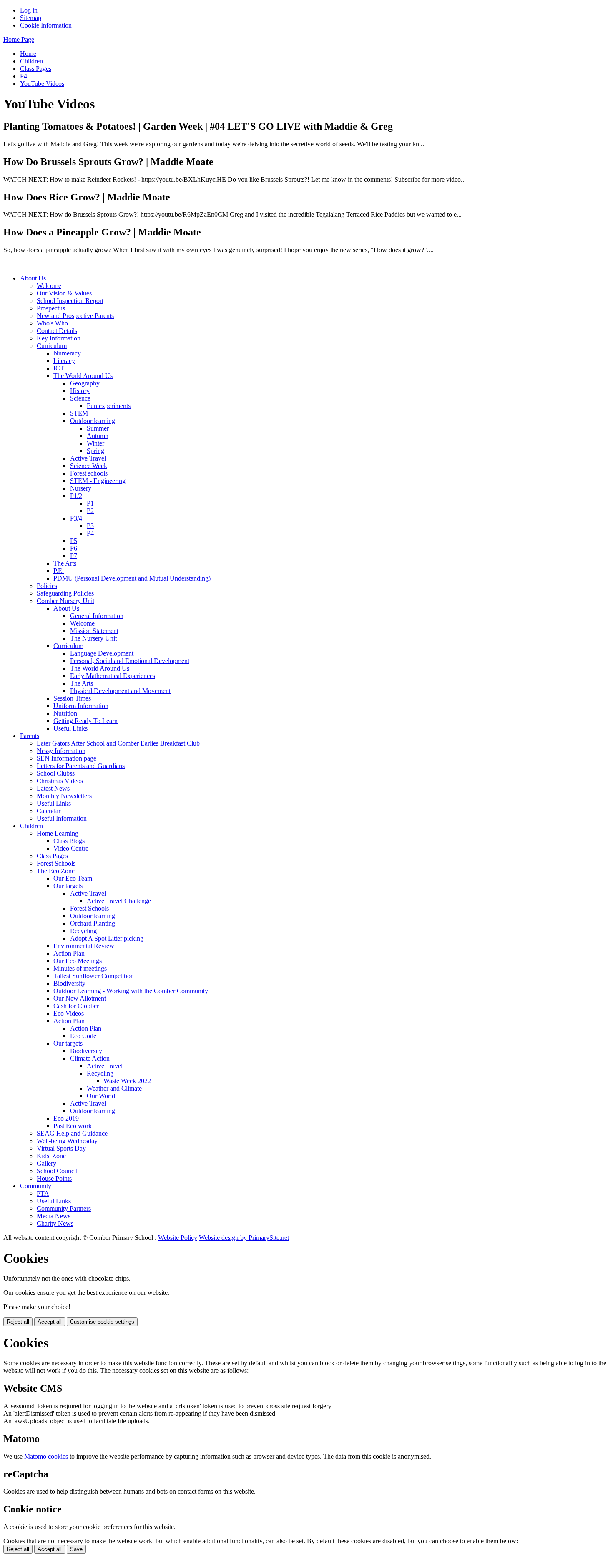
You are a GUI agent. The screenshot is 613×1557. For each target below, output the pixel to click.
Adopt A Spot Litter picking (106, 938)
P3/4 (76, 518)
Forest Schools (56, 863)
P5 (73, 540)
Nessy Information (61, 750)
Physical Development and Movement (120, 690)
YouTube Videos (42, 83)
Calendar (48, 810)
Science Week (88, 465)
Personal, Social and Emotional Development (129, 660)
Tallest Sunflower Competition (93, 975)
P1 (90, 503)
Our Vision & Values (64, 293)
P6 (73, 548)
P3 (90, 525)
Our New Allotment (79, 998)
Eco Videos (68, 1013)
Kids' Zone (51, 1155)
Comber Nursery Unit (65, 600)
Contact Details (57, 330)
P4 (23, 76)
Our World (101, 1095)
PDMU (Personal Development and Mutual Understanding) (132, 578)
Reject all (18, 1322)
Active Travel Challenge (119, 900)
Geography (85, 383)
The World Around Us (83, 375)
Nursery (80, 488)
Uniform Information (80, 705)
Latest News (53, 788)
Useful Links (70, 728)
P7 (73, 555)
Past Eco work (72, 1125)
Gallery (46, 1163)
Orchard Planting (92, 923)
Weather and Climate (114, 1088)
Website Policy (177, 1237)
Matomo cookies (46, 1456)
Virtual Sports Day (61, 1148)
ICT (58, 368)
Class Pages (35, 68)
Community (35, 1185)
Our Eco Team (72, 878)
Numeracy (67, 353)
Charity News (55, 1223)
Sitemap (30, 17)
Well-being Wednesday (67, 1140)
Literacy (64, 360)
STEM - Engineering (98, 480)
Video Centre (70, 848)
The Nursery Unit (93, 638)
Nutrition (65, 713)
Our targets (68, 885)
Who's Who (52, 323)
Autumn (97, 435)
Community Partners (64, 1208)
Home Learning (57, 833)
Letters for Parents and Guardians (81, 765)
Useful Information (62, 818)
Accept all (50, 1322)
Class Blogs (69, 840)
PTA (43, 1193)
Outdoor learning (92, 420)
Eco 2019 (66, 1118)
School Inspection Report (70, 300)
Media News (53, 1215)
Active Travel (88, 458)
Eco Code (83, 1035)
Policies (47, 585)
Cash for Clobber (76, 1005)
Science (80, 398)
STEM (79, 413)
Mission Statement (94, 630)
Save (76, 1549)
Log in (29, 10)
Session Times (72, 698)
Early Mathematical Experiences (112, 675)
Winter (95, 443)
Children (31, 61)
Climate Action (90, 1058)
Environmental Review (83, 945)
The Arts (64, 563)
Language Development (101, 653)
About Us (33, 278)
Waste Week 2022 (127, 1080)
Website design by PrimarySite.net (244, 1237)
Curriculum (52, 345)
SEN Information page (66, 758)
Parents (29, 735)
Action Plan (69, 953)
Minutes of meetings (80, 968)
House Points (54, 1178)
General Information (96, 615)
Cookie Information (46, 25)
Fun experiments (109, 405)
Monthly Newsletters (64, 795)
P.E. (58, 570)
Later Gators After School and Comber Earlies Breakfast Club (118, 743)
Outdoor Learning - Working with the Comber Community (130, 990)
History (80, 390)
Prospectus (51, 308)
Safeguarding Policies (65, 593)
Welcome (49, 285)
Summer (98, 428)
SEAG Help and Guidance (72, 1133)
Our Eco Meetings (77, 960)
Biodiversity (69, 983)
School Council (57, 1170)
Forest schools (89, 473)
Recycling (83, 930)
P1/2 (76, 495)
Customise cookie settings (102, 1322)
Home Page (18, 39)
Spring (95, 450)
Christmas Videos (60, 780)
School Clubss (56, 773)
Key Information (58, 338)
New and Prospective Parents (75, 315)
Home (28, 53)
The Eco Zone (56, 870)
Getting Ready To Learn (85, 720)
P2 (90, 510)
